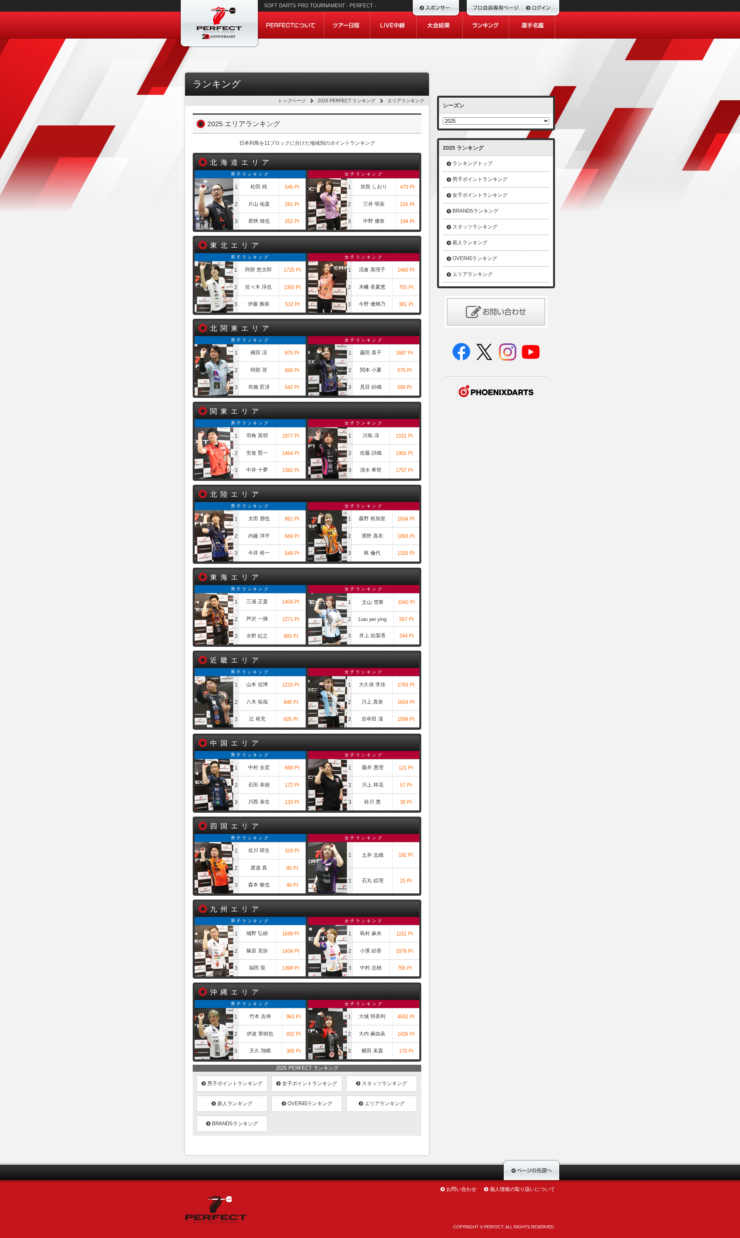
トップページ (292, 100)
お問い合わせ (461, 1189)
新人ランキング (234, 1103)
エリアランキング (384, 1103)
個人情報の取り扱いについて (522, 1189)
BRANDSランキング (234, 1123)
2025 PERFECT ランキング (346, 100)
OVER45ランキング (309, 1103)
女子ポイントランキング (309, 1083)
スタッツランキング (383, 1083)
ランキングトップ (472, 163)
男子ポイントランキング (234, 1083)
